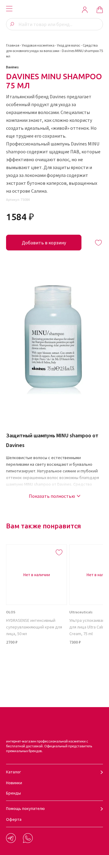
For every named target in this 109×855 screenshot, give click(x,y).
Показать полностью (52, 496)
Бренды (13, 793)
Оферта (13, 819)
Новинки (14, 782)
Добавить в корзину (44, 243)
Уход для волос (68, 45)
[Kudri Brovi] (54, 9)
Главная (12, 45)
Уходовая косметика (38, 45)
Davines (12, 67)
